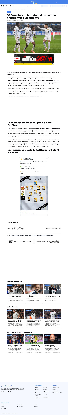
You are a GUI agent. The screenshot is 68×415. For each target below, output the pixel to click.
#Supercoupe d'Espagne (48, 235)
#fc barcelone (28, 235)
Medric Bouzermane (19, 20)
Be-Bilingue (36, 406)
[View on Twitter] (47, 159)
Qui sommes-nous (56, 387)
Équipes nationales (38, 392)
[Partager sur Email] (20, 228)
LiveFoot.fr (16, 5)
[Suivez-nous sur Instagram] (3, 6)
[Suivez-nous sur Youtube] (8, 6)
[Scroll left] (12, 6)
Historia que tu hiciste (38, 395)
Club (36, 391)
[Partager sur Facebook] (17, 228)
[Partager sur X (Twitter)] (12, 228)
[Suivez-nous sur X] (6, 6)
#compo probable (20, 235)
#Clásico (13, 235)
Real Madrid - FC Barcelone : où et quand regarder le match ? (28, 96)
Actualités (30, 5)
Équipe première (46, 391)
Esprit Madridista (20, 404)
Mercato (36, 397)
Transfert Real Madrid (23, 5)
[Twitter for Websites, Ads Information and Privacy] (47, 211)
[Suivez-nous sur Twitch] (10, 6)
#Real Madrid (39, 235)
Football (44, 392)
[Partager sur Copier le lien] (22, 228)
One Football (3, 408)
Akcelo (35, 404)
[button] (12, 2)
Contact (54, 389)
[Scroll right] (38, 6)
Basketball (45, 389)
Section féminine (46, 397)
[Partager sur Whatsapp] (15, 228)
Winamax (2, 404)
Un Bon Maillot (20, 406)
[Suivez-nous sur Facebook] (1, 6)
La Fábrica (45, 394)
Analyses (35, 5)
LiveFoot (2, 406)
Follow (31, 159)
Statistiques (37, 398)
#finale (34, 235)
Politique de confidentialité (57, 392)
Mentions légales (55, 391)
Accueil (8, 9)
